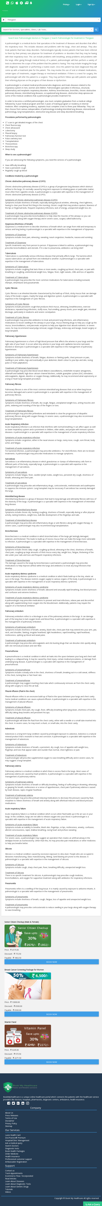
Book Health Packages (15, 1151)
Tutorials (9, 1189)
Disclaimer (9, 1121)
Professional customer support (18, 1159)
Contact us (9, 1170)
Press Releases (11, 1115)
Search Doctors (12, 1145)
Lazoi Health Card (12, 1135)
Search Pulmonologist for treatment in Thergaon (73, 38)
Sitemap (8, 1126)
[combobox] (53, 19)
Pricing (65, 4)
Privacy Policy (11, 1123)
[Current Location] (3, 19)
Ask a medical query (13, 1143)
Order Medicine (11, 1153)
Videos (8, 1192)
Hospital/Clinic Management (17, 1140)
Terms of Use (11, 1118)
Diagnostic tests (12, 1148)
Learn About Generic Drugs (17, 1186)
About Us (9, 1112)
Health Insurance (12, 1156)
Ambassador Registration (16, 1161)
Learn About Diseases (14, 1181)
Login (78, 4)
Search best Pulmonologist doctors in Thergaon (29, 38)
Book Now (51, 962)
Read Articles (10, 1178)
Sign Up (91, 4)
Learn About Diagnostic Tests (18, 1184)
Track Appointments (14, 1173)
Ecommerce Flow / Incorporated (19, 1176)
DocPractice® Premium (15, 1137)
